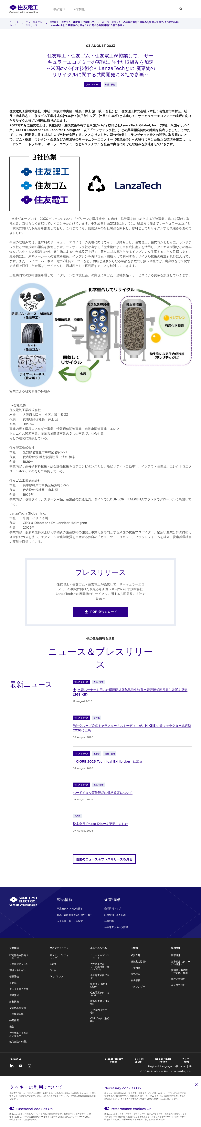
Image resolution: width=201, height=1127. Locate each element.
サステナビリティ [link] (59, 947)
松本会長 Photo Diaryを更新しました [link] (100, 823)
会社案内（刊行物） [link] (98, 1011)
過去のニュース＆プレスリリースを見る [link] (104, 859)
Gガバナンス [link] (57, 976)
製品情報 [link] (59, 9)
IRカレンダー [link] (138, 986)
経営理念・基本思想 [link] (115, 914)
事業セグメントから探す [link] (70, 908)
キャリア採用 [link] (178, 985)
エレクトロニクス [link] (18, 988)
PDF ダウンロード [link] (103, 611)
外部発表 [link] (14, 1020)
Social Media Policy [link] (163, 1060)
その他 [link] (97, 717)
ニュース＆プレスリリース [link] (34, 23)
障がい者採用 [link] (178, 978)
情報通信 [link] (14, 976)
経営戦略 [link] (109, 920)
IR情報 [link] (134, 947)
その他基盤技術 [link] (17, 1007)
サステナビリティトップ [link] (59, 956)
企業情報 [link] (79, 9)
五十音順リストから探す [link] (70, 920)
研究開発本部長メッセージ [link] (18, 956)
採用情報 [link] (176, 947)
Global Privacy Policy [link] (114, 1060)
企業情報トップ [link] (112, 908)
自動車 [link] (12, 982)
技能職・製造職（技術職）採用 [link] (179, 971)
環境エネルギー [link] (17, 970)
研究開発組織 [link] (16, 1014)
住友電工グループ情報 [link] (116, 927)
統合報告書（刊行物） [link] (99, 1002)
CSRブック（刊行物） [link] (100, 1019)
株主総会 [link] (135, 974)
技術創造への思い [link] (18, 1041)
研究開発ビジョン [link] (18, 963)
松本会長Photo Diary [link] (98, 985)
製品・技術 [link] (110, 84)
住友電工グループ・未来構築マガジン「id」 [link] (99, 966)
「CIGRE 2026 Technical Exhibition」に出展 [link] (108, 761)
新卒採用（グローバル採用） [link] (180, 963)
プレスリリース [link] (93, 84)
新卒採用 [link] (176, 955)
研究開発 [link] (14, 947)
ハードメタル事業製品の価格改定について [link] (102, 792)
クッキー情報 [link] (186, 1060)
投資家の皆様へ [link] (139, 961)
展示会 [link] (97, 753)
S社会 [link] (53, 970)
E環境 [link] (53, 963)
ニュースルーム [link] (14, 23)
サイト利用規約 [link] (138, 1060)
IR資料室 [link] (135, 967)
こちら (48, 1095)
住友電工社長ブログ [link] (99, 976)
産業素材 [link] (14, 995)
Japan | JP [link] (185, 1066)
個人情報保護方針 (82, 1095)
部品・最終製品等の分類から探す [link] (74, 914)
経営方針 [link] (135, 955)
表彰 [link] (11, 1026)
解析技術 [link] (14, 1001)
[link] (23, 9)
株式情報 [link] (135, 980)
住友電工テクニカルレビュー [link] (18, 1034)
